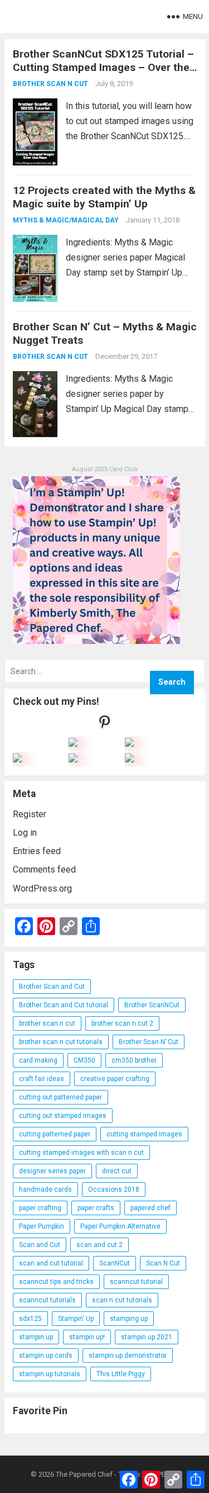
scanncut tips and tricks (56, 1282)
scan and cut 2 (99, 1245)
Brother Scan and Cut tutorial (63, 1005)
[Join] (73, 743)
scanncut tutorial (136, 1282)
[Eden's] (17, 759)
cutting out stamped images (62, 1116)
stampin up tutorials (49, 1374)
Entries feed (37, 851)
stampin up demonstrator (128, 1355)
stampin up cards (45, 1355)
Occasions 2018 (113, 1189)
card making (38, 1060)
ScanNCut (114, 1263)
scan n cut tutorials (122, 1300)
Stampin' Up (76, 1319)
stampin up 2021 (146, 1337)
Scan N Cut (163, 1263)
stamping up (129, 1319)
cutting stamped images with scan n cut (81, 1153)
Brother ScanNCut (151, 1005)
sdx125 (30, 1319)
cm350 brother (134, 1060)
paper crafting (40, 1208)
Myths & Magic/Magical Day (66, 220)
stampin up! (87, 1337)
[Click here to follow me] (105, 724)
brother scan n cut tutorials (61, 1042)
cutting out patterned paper (60, 1097)
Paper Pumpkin (41, 1226)
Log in (25, 832)
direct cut (117, 1171)
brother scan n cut (47, 1023)
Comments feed (44, 869)
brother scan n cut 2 (122, 1023)
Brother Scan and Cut (52, 986)
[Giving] (73, 759)
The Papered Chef (84, 1474)
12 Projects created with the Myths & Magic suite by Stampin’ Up (104, 197)
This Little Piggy (120, 1374)
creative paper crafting (114, 1079)
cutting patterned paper (54, 1134)
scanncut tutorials (47, 1300)
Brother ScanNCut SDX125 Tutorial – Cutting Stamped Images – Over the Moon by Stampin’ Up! (103, 67)
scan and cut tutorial (51, 1263)
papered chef (150, 1208)
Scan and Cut (39, 1245)
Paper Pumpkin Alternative (120, 1226)
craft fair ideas (41, 1079)
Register (29, 814)
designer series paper (52, 1171)
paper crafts (95, 1208)
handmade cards (45, 1189)
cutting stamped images (144, 1134)
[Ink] (129, 743)
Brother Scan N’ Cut (148, 1042)
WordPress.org (42, 888)
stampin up (36, 1337)
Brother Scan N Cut (50, 84)
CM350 (84, 1060)
